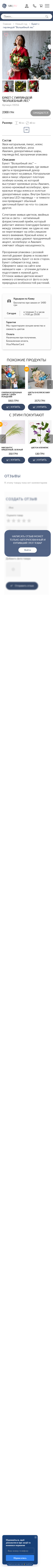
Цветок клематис (40, 448)
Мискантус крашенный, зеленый (12, 449)
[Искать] (47, 16)
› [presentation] (50, 384)
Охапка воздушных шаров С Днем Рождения (11, 395)
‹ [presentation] (3, 384)
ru (15, 6)
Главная (7, 24)
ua (10, 6)
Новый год (21, 24)
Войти (27, 550)
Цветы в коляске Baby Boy (39, 394)
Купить (14, 407)
